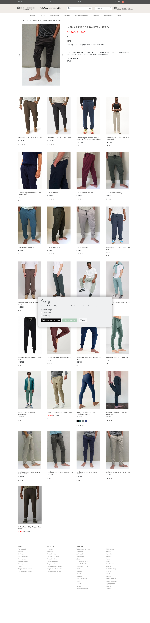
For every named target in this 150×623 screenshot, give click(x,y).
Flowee (79, 576)
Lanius (79, 586)
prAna (107, 561)
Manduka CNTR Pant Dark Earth (30, 138)
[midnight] (86, 421)
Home (22, 20)
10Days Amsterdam (83, 549)
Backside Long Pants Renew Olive (60, 472)
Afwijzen (83, 320)
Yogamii (108, 586)
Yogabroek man (52, 561)
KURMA (79, 583)
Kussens (67, 15)
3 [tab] (43, 83)
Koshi (78, 581)
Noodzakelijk (47, 310)
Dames (32, 15)
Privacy (20, 564)
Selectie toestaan (70, 320)
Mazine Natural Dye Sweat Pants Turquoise (118, 303)
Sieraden (96, 15)
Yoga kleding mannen (54, 566)
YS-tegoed (22, 549)
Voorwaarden (23, 556)
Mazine (108, 556)
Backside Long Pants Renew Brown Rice (29, 473)
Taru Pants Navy (53, 193)
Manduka (109, 554)
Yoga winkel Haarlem (25, 569)
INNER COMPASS (82, 578)
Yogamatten (54, 15)
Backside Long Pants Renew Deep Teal (116, 413)
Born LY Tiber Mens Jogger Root (59, 412)
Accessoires (108, 15)
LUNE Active (110, 549)
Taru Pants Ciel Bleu (26, 248)
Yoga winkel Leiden (25, 571)
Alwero (79, 559)
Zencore (108, 588)
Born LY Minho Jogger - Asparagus (27, 413)
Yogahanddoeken (81, 15)
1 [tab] (37, 83)
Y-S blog (21, 566)
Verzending (22, 559)
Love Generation (82, 588)
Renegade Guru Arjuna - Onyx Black (29, 358)
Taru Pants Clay (82, 248)
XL (24, 144)
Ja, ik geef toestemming (51, 320)
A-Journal (80, 554)
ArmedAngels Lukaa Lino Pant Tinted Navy (29, 193)
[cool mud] (83, 421)
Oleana (108, 559)
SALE (119, 15)
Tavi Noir (108, 574)
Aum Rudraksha (82, 564)
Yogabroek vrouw (53, 564)
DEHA (79, 569)
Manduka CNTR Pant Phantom (59, 138)
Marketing (46, 316)
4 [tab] (47, 83)
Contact (50, 551)
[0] (123, 4)
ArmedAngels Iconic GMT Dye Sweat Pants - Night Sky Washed (89, 138)
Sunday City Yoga (53, 556)
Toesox (108, 576)
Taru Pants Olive (53, 248)
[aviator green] (80, 421)
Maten (20, 551)
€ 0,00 (117, 2)
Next (62, 55)
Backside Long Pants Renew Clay (118, 472)
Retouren (21, 554)
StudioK (108, 571)
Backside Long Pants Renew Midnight (87, 473)
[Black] (78, 421)
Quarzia (108, 566)
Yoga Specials (110, 583)
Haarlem (50, 2)
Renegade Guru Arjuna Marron (59, 357)
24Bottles (80, 551)
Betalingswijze (23, 561)
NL (22, 2)
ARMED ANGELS (82, 561)
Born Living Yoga (82, 566)
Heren (42, 15)
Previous (19, 55)
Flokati (79, 574)
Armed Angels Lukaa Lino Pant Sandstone (117, 138)
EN (19, 2)
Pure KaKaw (110, 564)
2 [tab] (40, 83)
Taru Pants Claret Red (85, 193)
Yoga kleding (51, 554)
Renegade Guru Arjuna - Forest (117, 357)
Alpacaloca (80, 556)
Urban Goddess (111, 578)
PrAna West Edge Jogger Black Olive (30, 528)
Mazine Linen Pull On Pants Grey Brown (30, 303)
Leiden (79, 2)
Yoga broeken (52, 559)
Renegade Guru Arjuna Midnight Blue (89, 358)
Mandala (108, 551)
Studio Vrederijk (111, 569)
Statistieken (46, 313)
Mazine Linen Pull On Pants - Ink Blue (118, 248)
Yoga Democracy (111, 581)
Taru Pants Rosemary (114, 193)
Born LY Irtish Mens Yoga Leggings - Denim (86, 413)
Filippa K (79, 571)
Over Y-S (50, 549)
